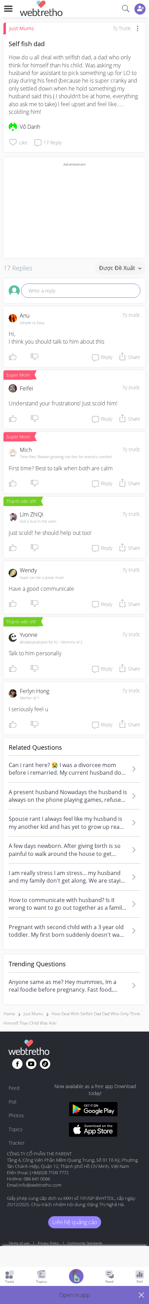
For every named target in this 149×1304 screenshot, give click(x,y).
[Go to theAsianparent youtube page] (31, 1064)
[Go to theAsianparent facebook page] (17, 1064)
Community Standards (85, 1242)
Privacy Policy (48, 1242)
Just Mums (21, 28)
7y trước (131, 315)
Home (9, 1014)
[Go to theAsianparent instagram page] (45, 1064)
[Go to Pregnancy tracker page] (76, 1277)
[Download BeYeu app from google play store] (93, 1110)
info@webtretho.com (40, 1185)
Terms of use (19, 1242)
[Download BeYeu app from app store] (93, 1130)
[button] (74, 1295)
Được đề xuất (118, 268)
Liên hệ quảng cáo (74, 1222)
